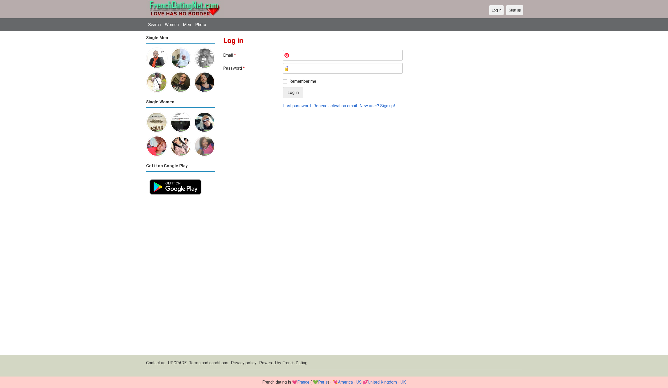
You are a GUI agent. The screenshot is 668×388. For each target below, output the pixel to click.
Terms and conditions (208, 362)
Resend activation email (335, 105)
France (303, 382)
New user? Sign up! (377, 105)
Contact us (155, 362)
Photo (200, 24)
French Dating (294, 362)
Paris (323, 382)
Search (154, 24)
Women (172, 24)
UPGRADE (177, 362)
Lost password (297, 105)
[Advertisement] (180, 276)
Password (234, 68)
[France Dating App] (175, 178)
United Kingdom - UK (387, 382)
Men (187, 24)
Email (229, 55)
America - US (350, 382)
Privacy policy (244, 362)
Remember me (302, 81)
